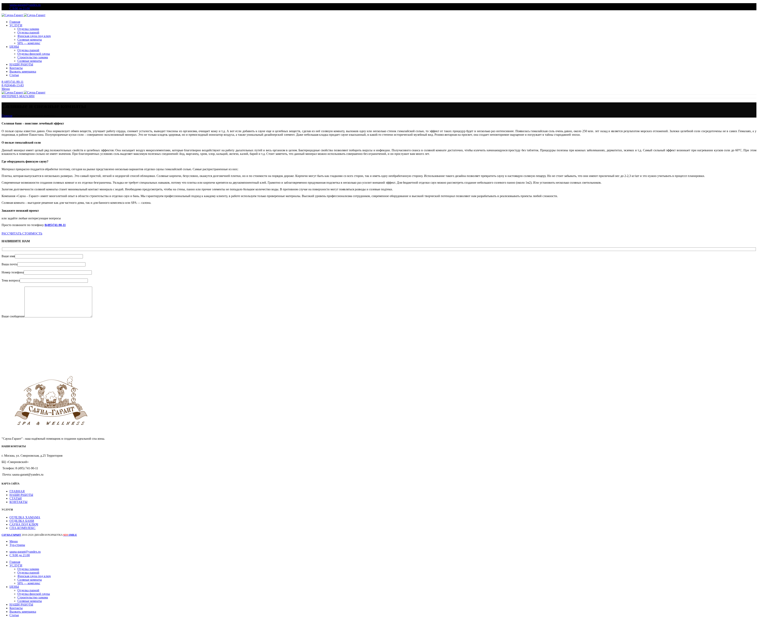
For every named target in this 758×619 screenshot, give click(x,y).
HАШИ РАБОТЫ (21, 495)
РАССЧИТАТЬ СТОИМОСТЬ (22, 233)
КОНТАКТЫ (18, 502)
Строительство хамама (32, 57)
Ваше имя (8, 256)
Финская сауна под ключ (34, 36)
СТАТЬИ (15, 498)
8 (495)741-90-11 (12, 81)
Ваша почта (9, 264)
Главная (7, 115)
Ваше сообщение (13, 316)
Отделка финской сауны (33, 53)
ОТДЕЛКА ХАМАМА (24, 517)
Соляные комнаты (29, 39)
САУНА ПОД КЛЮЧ (23, 524)
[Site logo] (13, 15)
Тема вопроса (11, 280)
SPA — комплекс (28, 43)
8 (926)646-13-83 (13, 85)
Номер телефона (13, 272)
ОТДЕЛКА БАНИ (21, 521)
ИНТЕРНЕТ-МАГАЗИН (18, 96)
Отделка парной (28, 32)
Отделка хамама (28, 29)
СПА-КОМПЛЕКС (22, 528)
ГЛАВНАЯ (17, 491)
